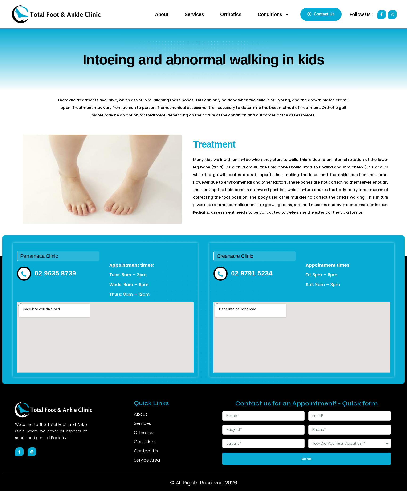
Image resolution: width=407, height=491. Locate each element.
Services (194, 14)
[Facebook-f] (381, 14)
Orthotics (230, 14)
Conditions (270, 14)
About (161, 14)
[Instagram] (392, 14)
